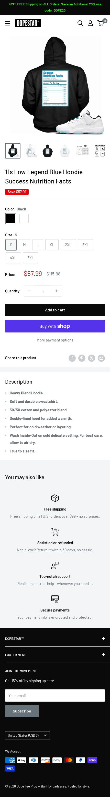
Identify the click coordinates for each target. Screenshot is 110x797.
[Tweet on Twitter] (91, 358)
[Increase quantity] (56, 290)
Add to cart (55, 309)
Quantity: (13, 291)
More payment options (55, 340)
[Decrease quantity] (29, 290)
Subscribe (22, 710)
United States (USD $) (23, 735)
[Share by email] (101, 358)
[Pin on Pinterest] (81, 358)
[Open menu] (7, 23)
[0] (100, 23)
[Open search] (80, 23)
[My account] (90, 23)
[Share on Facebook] (72, 358)
